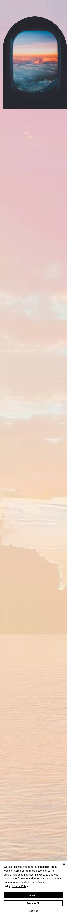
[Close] (61, 866)
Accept (33, 895)
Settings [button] (33, 911)
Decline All (33, 903)
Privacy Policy (20, 886)
